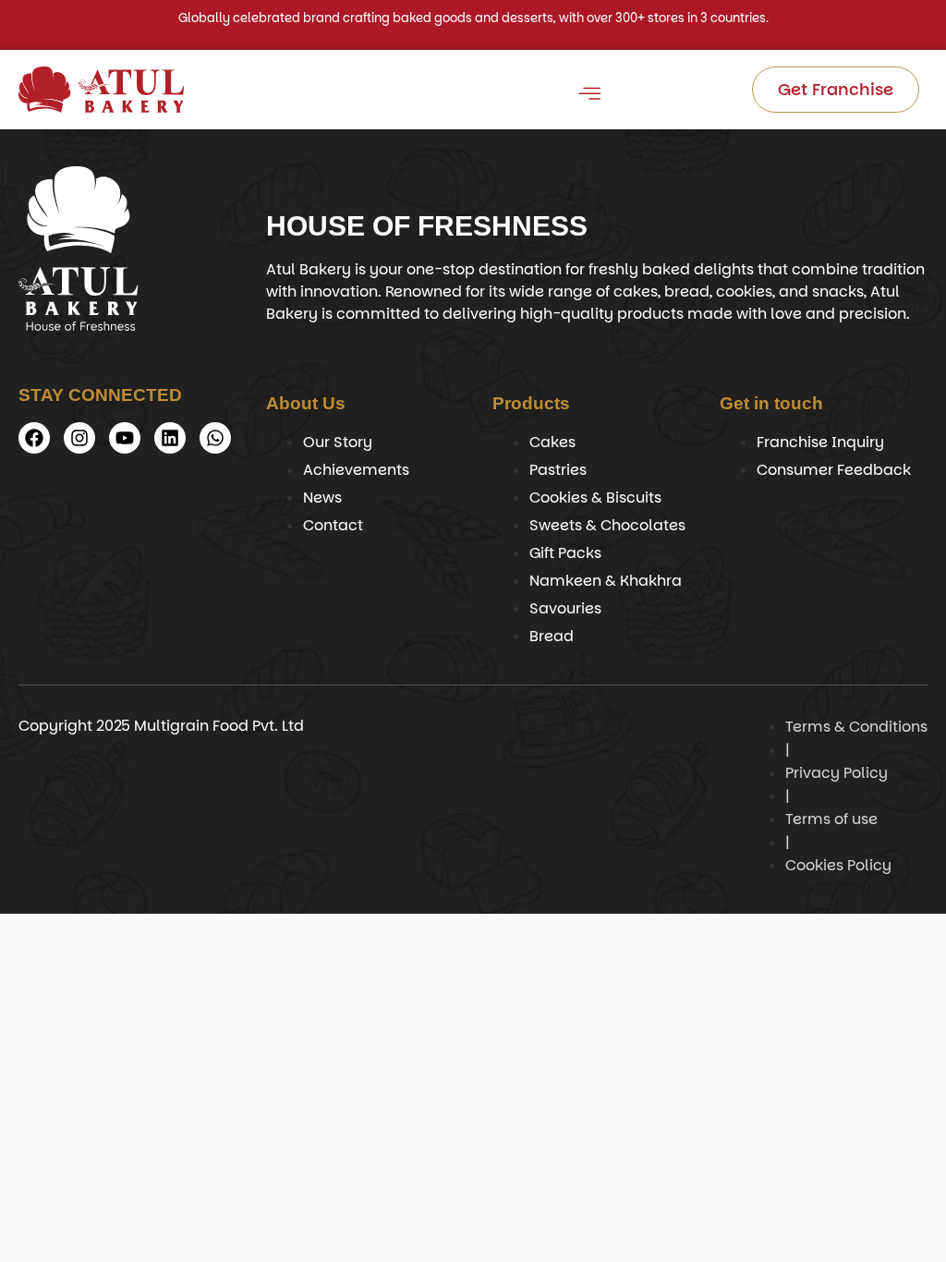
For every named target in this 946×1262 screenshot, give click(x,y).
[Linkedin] (170, 438)
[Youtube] (124, 438)
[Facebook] (34, 438)
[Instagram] (79, 438)
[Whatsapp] (215, 438)
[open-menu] (588, 96)
